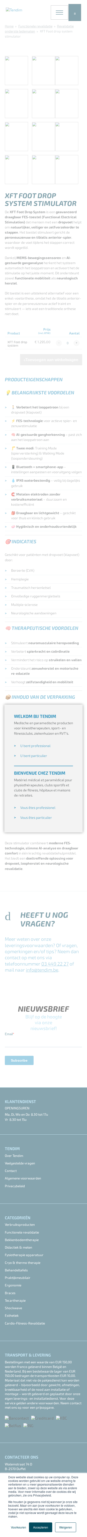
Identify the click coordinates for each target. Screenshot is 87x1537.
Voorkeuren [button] (18, 1527)
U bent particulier (33, 756)
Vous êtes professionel (37, 808)
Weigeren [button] (65, 1527)
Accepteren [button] (40, 1527)
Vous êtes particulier (36, 818)
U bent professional (35, 746)
